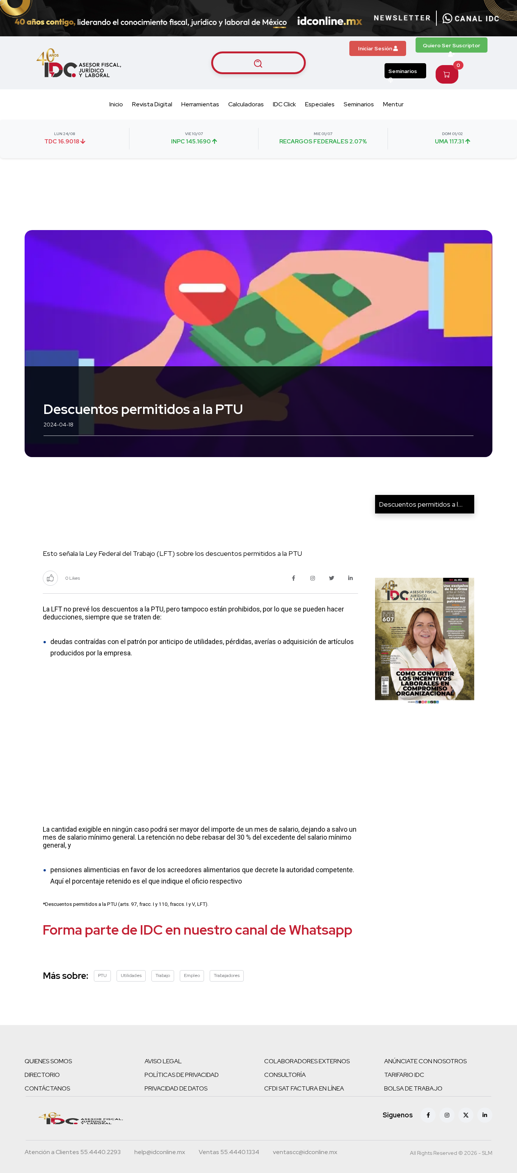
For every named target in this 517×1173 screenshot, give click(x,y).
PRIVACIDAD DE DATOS (176, 1088)
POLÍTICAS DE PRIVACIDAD (182, 1075)
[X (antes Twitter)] (465, 1115)
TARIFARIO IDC (404, 1075)
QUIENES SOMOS (48, 1061)
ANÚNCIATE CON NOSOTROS (425, 1061)
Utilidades (131, 975)
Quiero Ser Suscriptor (451, 45)
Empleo (192, 975)
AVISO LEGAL (163, 1061)
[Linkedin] (484, 1115)
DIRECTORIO (42, 1075)
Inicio (116, 104)
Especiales (320, 104)
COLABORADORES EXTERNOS (307, 1061)
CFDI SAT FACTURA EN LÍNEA (304, 1088)
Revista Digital (152, 104)
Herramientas (200, 104)
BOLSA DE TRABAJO (413, 1088)
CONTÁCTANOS (47, 1088)
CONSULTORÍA (285, 1075)
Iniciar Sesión (375, 48)
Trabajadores (227, 975)
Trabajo (163, 975)
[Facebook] (428, 1115)
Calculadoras (246, 104)
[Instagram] (447, 1115)
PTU (102, 975)
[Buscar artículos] (258, 62)
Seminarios (402, 71)
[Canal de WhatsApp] (470, 18)
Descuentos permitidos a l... (420, 504)
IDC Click (284, 104)
